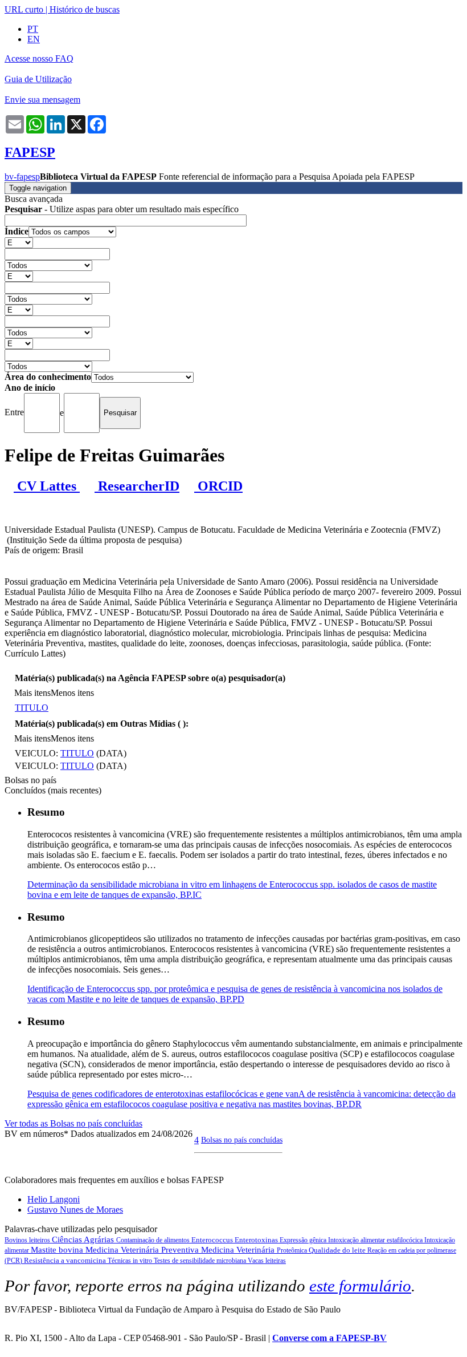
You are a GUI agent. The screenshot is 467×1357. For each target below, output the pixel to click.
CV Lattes (47, 486)
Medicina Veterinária (239, 1249)
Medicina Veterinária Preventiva (143, 1249)
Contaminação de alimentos (153, 1240)
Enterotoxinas (257, 1240)
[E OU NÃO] (19, 242)
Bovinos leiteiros (28, 1240)
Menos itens (72, 693)
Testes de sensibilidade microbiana (201, 1261)
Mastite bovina (58, 1249)
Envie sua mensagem (42, 99)
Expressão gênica (304, 1240)
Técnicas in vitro (131, 1261)
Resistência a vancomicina (66, 1260)
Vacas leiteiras (267, 1261)
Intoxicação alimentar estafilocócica (376, 1240)
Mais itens (32, 693)
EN (33, 39)
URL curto (24, 9)
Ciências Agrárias (84, 1239)
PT (32, 29)
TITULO (31, 707)
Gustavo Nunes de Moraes (75, 1209)
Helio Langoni (53, 1199)
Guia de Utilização (38, 79)
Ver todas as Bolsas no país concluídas (73, 1123)
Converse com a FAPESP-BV (329, 1338)
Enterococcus (213, 1240)
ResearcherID (137, 486)
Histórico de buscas (85, 9)
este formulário (360, 1286)
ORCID (218, 486)
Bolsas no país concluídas (241, 1139)
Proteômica (293, 1250)
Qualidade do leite (338, 1250)
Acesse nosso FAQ (39, 58)
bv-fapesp (22, 176)
